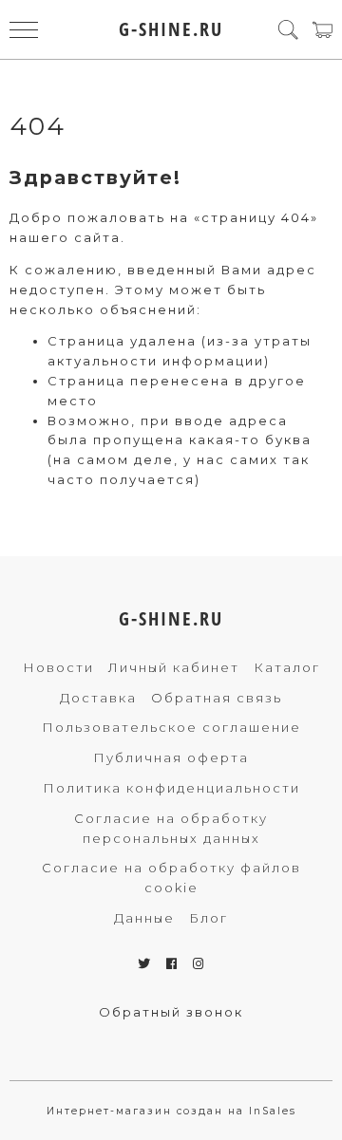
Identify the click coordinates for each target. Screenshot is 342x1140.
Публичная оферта (171, 757)
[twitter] (145, 963)
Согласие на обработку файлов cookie (171, 877)
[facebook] (172, 963)
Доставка (98, 697)
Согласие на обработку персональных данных (171, 828)
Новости (58, 667)
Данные (144, 917)
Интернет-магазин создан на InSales (171, 1111)
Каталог (287, 667)
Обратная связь (216, 697)
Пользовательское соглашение (171, 727)
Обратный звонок (171, 1011)
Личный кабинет (173, 667)
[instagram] (199, 963)
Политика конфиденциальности (171, 787)
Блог (208, 917)
